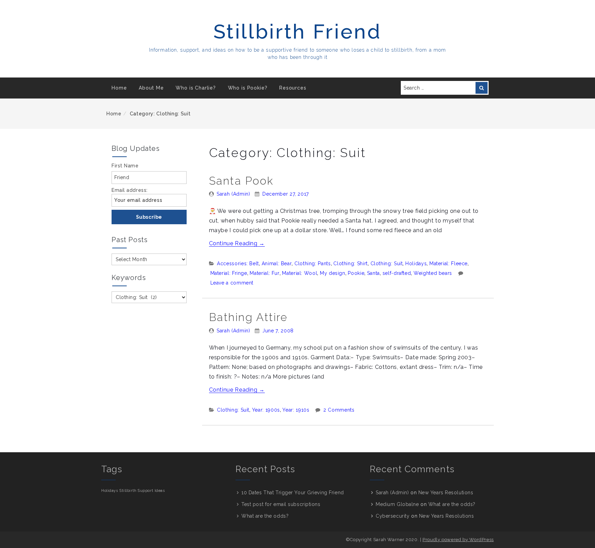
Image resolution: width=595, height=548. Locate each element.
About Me (151, 88)
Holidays (416, 263)
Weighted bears (433, 273)
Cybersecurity (392, 516)
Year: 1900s (266, 410)
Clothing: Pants (312, 263)
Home (119, 88)
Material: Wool (299, 273)
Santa (373, 273)
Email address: (130, 190)
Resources (292, 88)
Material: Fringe (228, 273)
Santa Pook (241, 180)
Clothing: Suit (386, 263)
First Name (125, 165)
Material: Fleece (448, 263)
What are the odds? (265, 516)
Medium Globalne (397, 504)
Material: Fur (264, 273)
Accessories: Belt (238, 263)
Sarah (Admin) (233, 194)
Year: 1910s (295, 410)
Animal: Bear (277, 263)
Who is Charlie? (196, 88)
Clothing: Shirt (350, 263)
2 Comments (338, 410)
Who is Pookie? (248, 88)
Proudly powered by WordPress (458, 539)
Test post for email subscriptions (280, 504)
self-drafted (397, 273)
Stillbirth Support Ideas (142, 490)
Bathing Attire (248, 317)
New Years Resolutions (445, 492)
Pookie (356, 273)
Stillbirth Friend (297, 31)
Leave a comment (232, 283)
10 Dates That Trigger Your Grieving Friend (292, 492)
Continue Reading (237, 243)
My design (332, 273)
